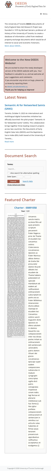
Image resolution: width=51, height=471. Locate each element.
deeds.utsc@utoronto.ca (17, 86)
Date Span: (11, 176)
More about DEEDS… (13, 46)
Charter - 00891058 (25, 207)
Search (13, 181)
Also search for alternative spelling (24, 173)
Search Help (28, 181)
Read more (9, 141)
